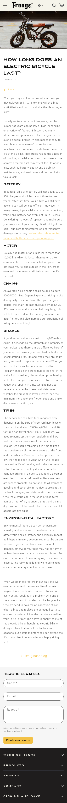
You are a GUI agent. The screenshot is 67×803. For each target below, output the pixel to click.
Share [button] (10, 89)
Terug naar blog (35, 656)
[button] (5, 5)
